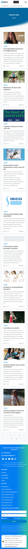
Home (13, 18)
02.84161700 (5, 6)
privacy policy (10, 518)
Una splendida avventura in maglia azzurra (13, 50)
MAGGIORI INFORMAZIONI (11, 546)
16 (16, 438)
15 (11, 438)
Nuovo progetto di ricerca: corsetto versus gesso (13, 412)
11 (3, 438)
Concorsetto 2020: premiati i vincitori (10, 247)
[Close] (25, 541)
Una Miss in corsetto (11, 328)
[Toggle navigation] (25, 2)
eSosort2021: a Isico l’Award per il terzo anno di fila (13, 167)
